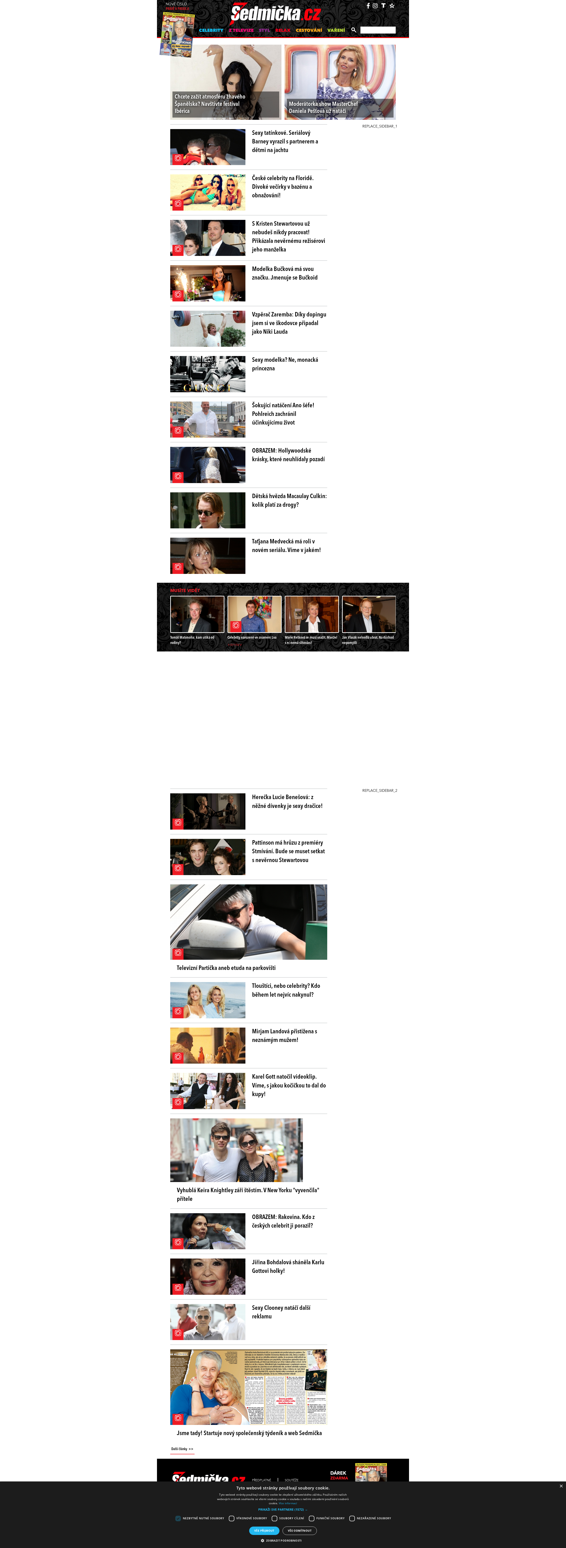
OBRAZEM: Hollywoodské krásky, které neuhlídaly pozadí (288, 455)
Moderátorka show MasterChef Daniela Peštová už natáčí (323, 107)
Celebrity (211, 31)
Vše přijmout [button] (264, 1531)
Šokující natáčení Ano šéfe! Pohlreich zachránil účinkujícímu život (283, 414)
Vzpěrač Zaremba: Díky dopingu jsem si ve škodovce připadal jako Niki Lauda (289, 323)
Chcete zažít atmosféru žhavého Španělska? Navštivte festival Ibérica (210, 104)
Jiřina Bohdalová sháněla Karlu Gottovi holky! (288, 1267)
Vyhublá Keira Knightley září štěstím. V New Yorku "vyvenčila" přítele (248, 1195)
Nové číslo (177, 7)
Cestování (309, 31)
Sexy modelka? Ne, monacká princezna (285, 364)
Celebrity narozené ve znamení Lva (252, 638)
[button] (283, 1509)
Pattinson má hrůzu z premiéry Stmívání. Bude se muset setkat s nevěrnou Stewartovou (288, 851)
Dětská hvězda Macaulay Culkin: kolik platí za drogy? (289, 500)
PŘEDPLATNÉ (261, 1480)
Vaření (336, 31)
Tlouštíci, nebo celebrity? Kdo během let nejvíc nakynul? (286, 990)
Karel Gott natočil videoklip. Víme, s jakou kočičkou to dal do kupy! (289, 1085)
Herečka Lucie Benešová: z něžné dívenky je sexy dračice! (287, 801)
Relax (283, 31)
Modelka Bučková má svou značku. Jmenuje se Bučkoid (285, 273)
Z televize (241, 31)
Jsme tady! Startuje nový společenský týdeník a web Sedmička (249, 1433)
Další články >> (182, 1449)
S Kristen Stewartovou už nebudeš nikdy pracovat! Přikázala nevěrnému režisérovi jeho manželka (288, 237)
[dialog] (283, 1514)
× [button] (561, 1486)
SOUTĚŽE (291, 1480)
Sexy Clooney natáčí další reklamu (281, 1312)
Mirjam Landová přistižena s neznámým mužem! (284, 1036)
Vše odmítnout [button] (300, 1531)
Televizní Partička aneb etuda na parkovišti (226, 968)
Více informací (288, 1503)
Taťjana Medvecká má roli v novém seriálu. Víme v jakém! (286, 546)
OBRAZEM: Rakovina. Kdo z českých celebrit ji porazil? (283, 1221)
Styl (264, 31)
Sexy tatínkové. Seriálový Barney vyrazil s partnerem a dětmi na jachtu (285, 142)
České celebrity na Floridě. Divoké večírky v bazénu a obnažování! (283, 187)
